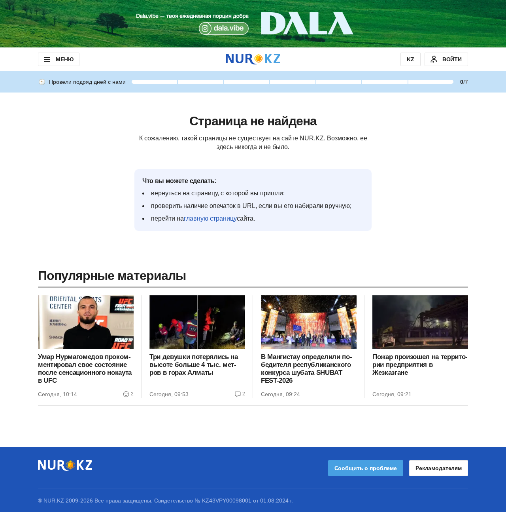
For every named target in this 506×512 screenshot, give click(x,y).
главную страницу (210, 218)
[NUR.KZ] (253, 59)
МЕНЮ (64, 59)
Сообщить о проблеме (365, 468)
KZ (410, 59)
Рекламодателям (438, 468)
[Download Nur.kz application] (253, 23)
